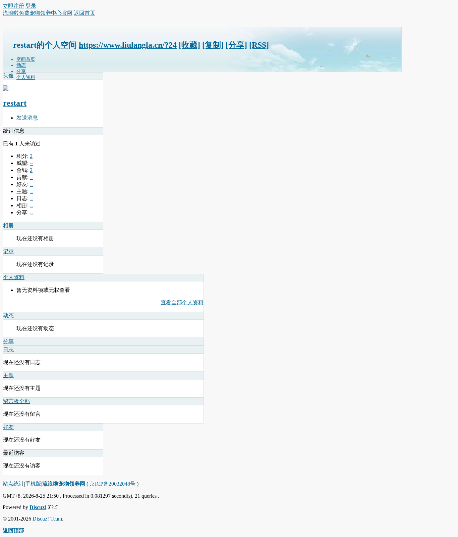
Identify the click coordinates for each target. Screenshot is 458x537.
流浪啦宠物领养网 (63, 484)
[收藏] (189, 45)
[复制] (213, 45)
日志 (8, 349)
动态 (21, 65)
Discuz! (38, 507)
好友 (8, 427)
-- (31, 163)
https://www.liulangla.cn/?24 (128, 45)
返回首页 (84, 13)
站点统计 (13, 484)
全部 (24, 401)
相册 (8, 225)
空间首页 (25, 59)
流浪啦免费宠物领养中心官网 (37, 13)
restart (14, 103)
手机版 (33, 484)
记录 (8, 251)
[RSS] (259, 45)
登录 (30, 6)
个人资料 (25, 77)
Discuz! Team (47, 519)
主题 (8, 375)
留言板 (11, 401)
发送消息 (27, 118)
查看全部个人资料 (182, 302)
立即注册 (13, 6)
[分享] (236, 45)
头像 (8, 76)
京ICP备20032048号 (112, 484)
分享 (21, 71)
